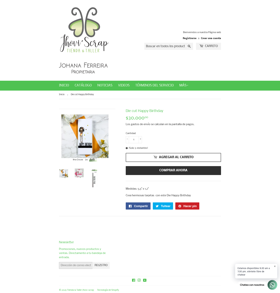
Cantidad (131, 133)
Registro (101, 265)
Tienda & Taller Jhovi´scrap (80, 290)
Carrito (211, 46)
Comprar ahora (173, 170)
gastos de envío (140, 124)
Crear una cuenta (211, 38)
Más (183, 85)
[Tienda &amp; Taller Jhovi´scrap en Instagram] (139, 280)
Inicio (64, 85)
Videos (124, 85)
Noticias (104, 85)
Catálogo (83, 85)
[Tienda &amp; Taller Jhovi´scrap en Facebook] (133, 280)
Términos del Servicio (154, 85)
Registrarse (190, 38)
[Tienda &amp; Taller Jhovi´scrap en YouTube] (144, 280)
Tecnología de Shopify (108, 290)
